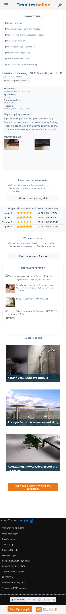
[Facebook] (21, 521)
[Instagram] (26, 521)
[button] (20, 609)
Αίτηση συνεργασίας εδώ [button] (33, 198)
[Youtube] (31, 521)
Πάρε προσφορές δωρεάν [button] (33, 256)
